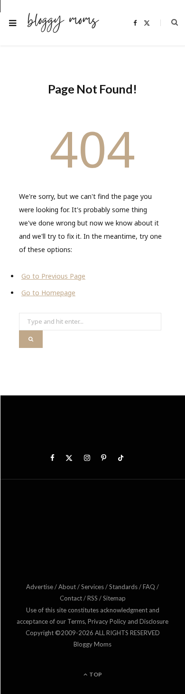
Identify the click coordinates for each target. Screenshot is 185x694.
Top (95, 674)
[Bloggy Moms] (63, 23)
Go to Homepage (48, 292)
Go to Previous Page (53, 276)
